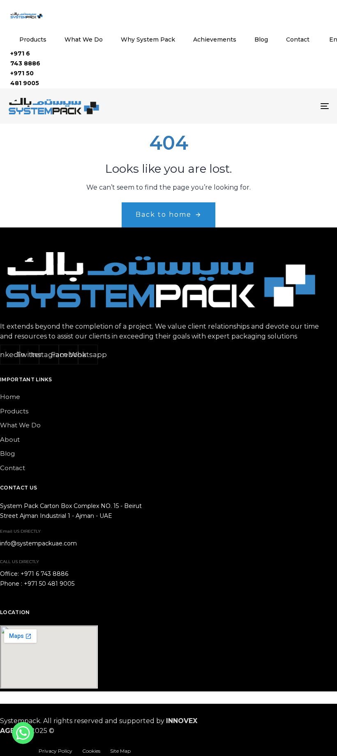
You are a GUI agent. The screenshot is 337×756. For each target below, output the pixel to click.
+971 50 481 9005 (49, 583)
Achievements (214, 39)
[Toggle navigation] (275, 106)
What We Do (84, 39)
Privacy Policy (55, 751)
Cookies (91, 751)
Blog (261, 39)
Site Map (120, 751)
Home (10, 397)
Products (32, 39)
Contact (297, 39)
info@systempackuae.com (38, 543)
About (10, 439)
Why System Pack (148, 39)
